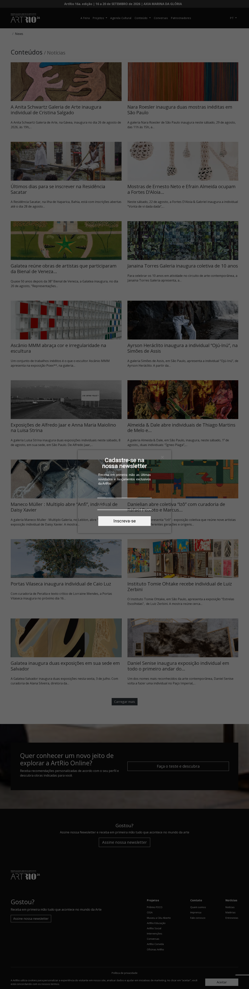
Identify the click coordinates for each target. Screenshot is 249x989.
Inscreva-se (124, 521)
